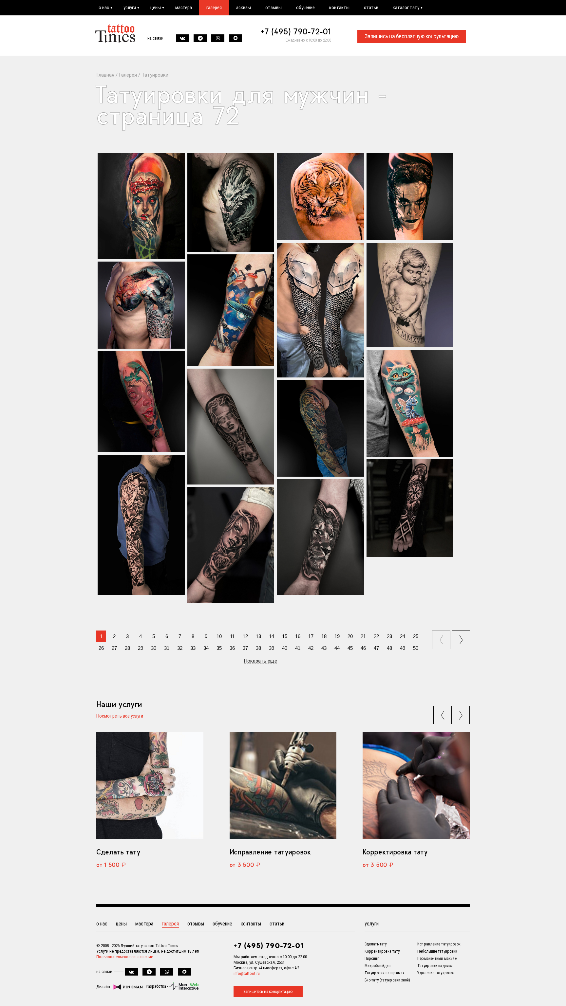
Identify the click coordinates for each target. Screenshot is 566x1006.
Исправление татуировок (270, 851)
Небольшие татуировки (437, 951)
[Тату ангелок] (410, 295)
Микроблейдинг (378, 965)
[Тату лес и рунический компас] (410, 508)
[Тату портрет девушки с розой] (230, 545)
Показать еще (260, 661)
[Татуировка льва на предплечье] (320, 537)
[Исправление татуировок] (283, 785)
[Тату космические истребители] (230, 310)
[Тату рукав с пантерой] (320, 428)
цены (155, 7)
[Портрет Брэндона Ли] (410, 196)
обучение (305, 7)
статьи (371, 7)
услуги (129, 7)
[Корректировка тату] (416, 785)
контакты (339, 7)
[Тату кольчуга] (320, 310)
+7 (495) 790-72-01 (295, 31)
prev (442, 638)
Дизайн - (104, 986)
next (462, 638)
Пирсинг (372, 958)
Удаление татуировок (436, 973)
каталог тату (406, 7)
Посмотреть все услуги (119, 716)
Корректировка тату (395, 851)
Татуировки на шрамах (384, 973)
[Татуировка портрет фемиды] (230, 427)
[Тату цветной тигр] (320, 196)
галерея (214, 7)
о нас (104, 7)
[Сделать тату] (149, 785)
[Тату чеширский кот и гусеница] (410, 403)
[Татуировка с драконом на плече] (230, 202)
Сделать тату (118, 851)
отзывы (273, 7)
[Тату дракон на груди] (141, 305)
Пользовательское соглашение (124, 956)
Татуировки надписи (435, 965)
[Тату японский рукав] (141, 525)
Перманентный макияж (437, 958)
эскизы (243, 7)
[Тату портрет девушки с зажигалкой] (141, 401)
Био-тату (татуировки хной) (387, 980)
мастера (183, 7)
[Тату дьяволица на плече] (141, 206)
